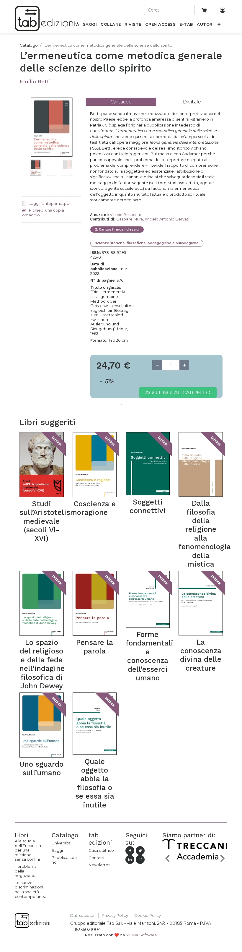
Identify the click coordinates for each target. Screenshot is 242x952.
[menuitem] (90, 25)
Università (61, 843)
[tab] (121, 102)
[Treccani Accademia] (195, 860)
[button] (219, 25)
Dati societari (83, 915)
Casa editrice (101, 850)
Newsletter (99, 864)
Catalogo (29, 45)
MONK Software (141, 934)
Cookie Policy (147, 915)
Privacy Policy (115, 915)
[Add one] (184, 365)
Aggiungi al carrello (177, 392)
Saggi (57, 850)
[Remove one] (157, 365)
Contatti (96, 857)
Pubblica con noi (64, 860)
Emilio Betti (35, 81)
